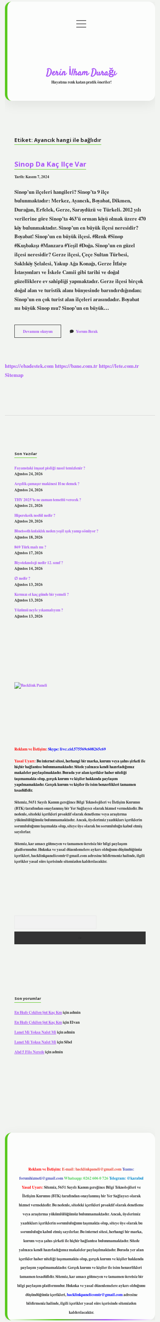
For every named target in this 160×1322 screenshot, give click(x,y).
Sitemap (14, 375)
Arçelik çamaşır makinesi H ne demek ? (47, 483)
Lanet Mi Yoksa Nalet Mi (35, 1032)
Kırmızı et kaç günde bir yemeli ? (41, 594)
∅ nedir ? (22, 578)
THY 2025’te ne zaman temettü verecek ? (47, 499)
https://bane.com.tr (76, 365)
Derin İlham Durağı (81, 72)
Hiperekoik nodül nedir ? (34, 515)
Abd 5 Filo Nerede (29, 1052)
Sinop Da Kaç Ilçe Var (50, 164)
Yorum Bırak (87, 331)
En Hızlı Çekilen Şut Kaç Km (38, 1012)
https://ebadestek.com (29, 365)
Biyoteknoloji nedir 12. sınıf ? (38, 562)
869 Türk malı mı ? (30, 547)
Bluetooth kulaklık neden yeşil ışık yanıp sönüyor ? (56, 531)
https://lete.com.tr (119, 365)
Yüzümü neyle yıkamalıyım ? (38, 610)
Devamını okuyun (42, 333)
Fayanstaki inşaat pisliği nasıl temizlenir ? (49, 468)
